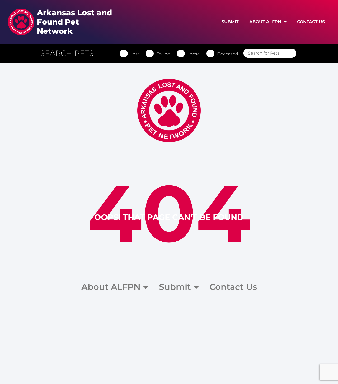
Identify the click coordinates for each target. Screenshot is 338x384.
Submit (230, 21)
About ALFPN (265, 21)
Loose (193, 53)
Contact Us (311, 21)
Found (163, 53)
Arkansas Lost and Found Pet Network (74, 22)
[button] (69, 53)
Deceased (227, 53)
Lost (134, 53)
